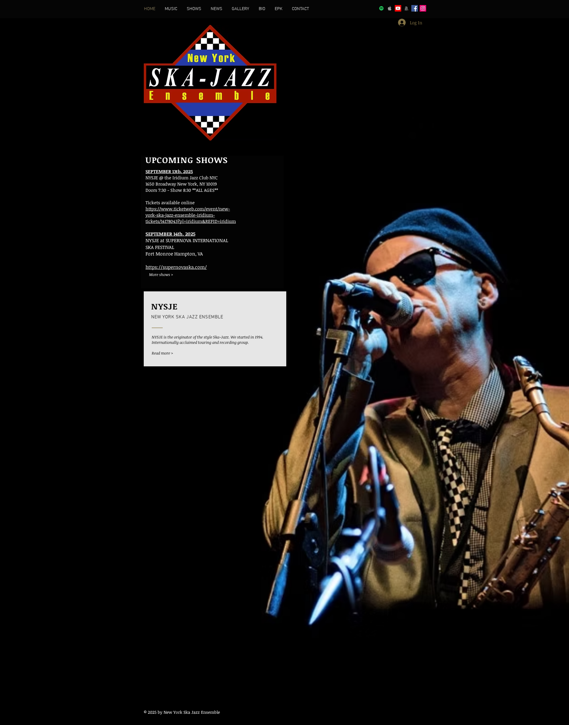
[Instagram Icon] (423, 8)
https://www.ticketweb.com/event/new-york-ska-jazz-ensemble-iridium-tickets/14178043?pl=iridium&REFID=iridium (191, 215)
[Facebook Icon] (414, 8)
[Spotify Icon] (381, 8)
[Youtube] (398, 8)
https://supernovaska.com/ (176, 267)
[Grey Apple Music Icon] (389, 8)
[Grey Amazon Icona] (406, 8)
